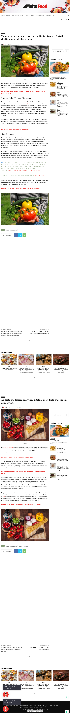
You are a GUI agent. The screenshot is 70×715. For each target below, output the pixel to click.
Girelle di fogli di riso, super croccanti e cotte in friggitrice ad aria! (58, 78)
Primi (58, 100)
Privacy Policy (30, 711)
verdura (31, 103)
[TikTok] (64, 19)
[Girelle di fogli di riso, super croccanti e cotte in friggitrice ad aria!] (59, 68)
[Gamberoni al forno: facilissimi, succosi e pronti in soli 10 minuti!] (53, 94)
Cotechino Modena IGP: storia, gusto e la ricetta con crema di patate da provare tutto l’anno (61, 370)
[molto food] (35, 6)
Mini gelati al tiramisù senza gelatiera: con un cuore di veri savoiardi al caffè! (62, 113)
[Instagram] (61, 19)
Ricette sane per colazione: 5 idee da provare (9, 369)
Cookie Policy (39, 711)
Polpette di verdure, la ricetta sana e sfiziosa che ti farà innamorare (20, 188)
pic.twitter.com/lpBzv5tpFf (30, 171)
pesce (23, 103)
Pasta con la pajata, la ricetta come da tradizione (15, 129)
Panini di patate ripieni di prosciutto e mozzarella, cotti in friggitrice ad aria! (62, 86)
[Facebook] (59, 19)
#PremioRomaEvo (14, 171)
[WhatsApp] (66, 19)
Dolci (58, 109)
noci (36, 103)
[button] (68, 15)
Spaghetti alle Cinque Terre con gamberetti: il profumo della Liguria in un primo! (63, 104)
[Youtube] (69, 19)
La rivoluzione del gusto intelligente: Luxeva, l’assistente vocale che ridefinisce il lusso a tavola (43, 370)
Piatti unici (60, 82)
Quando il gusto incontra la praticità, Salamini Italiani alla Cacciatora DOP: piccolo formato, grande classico (26, 370)
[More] (67, 51)
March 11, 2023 (39, 175)
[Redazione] (3, 44)
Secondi (59, 92)
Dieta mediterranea (11, 230)
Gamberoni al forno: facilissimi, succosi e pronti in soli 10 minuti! (62, 95)
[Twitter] (20, 235)
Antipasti (52, 75)
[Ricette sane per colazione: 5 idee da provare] (9, 359)
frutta (27, 103)
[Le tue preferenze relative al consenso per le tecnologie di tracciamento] (67, 712)
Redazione (8, 44)
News (3, 33)
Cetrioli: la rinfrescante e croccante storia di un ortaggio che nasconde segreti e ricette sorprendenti (12, 333)
